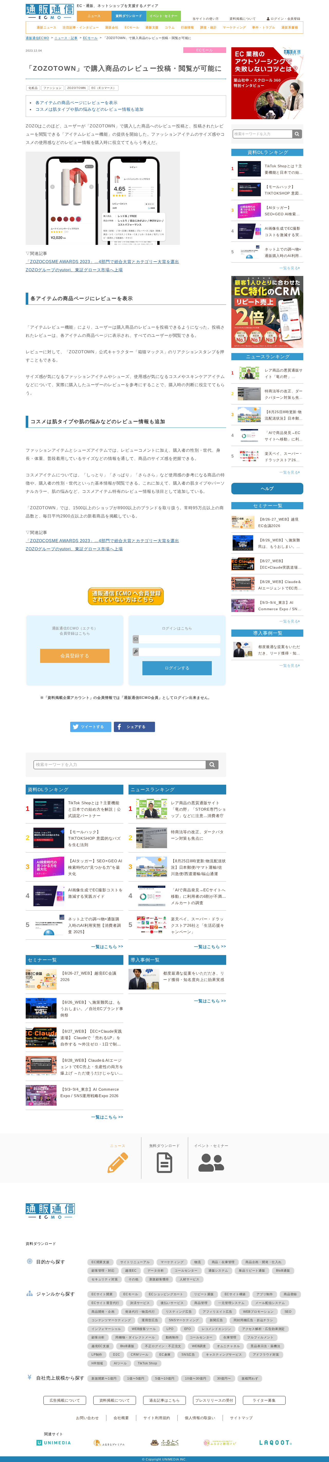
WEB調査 (199, 1346)
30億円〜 (224, 1378)
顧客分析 (98, 1337)
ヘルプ (267, 488)
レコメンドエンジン (216, 1329)
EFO (187, 1329)
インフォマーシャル (106, 1329)
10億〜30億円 (195, 1378)
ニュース (94, 16)
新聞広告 (216, 1320)
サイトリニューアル (135, 1262)
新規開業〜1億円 (104, 1378)
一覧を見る (288, 268)
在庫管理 (229, 1337)
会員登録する (74, 655)
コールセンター (186, 1270)
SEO (288, 1311)
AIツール (120, 1363)
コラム (170, 27)
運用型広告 (150, 1320)
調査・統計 (208, 27)
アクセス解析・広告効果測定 (263, 1329)
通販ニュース (47, 27)
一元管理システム (231, 1303)
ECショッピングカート (166, 1294)
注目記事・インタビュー (81, 27)
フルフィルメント (260, 1337)
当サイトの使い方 (206, 18)
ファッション (52, 87)
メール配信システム (270, 1303)
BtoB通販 (283, 1270)
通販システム (218, 1270)
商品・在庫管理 (223, 1262)
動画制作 (172, 1337)
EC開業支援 (100, 1262)
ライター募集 (264, 1400)
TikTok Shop (147, 1363)
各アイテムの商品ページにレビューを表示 (76, 102)
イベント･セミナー (164, 16)
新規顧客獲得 (159, 1279)
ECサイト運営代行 (105, 1303)
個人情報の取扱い (200, 1418)
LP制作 (97, 1354)
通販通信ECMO (37, 38)
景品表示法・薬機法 (265, 1346)
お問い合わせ (87, 1418)
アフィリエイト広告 (217, 1311)
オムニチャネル (228, 1346)
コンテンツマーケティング (111, 1320)
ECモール (132, 27)
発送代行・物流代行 (140, 1311)
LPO (170, 1329)
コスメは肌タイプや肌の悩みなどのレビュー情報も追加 (89, 109)
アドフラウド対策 (266, 1354)
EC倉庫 (165, 1354)
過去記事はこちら (164, 1400)
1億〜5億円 (135, 1378)
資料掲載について (243, 18)
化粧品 (33, 87)
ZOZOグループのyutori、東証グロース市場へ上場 (74, 270)
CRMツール (140, 1354)
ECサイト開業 (102, 1294)
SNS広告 (188, 1354)
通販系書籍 (289, 27)
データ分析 (156, 1270)
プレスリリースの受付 (214, 1400)
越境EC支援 (100, 1346)
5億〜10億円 (165, 1378)
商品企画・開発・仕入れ (263, 1262)
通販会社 (111, 27)
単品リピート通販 (252, 1270)
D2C (116, 1354)
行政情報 (187, 27)
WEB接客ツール (144, 1329)
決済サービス (140, 1303)
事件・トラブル (263, 27)
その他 (133, 1279)
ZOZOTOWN (76, 87)
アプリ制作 (265, 1294)
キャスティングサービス (224, 1354)
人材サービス (189, 1279)
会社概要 (121, 1418)
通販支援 (152, 27)
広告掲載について (65, 1400)
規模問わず (250, 1378)
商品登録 (290, 1294)
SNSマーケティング (184, 1320)
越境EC (130, 1270)
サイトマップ (241, 1418)
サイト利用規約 (156, 1418)
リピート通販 (204, 1294)
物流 (197, 1262)
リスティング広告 (179, 1311)
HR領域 (97, 1363)
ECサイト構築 (235, 1294)
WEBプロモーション (258, 1311)
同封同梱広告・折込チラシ (253, 1320)
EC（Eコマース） (104, 87)
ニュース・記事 (66, 38)
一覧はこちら (104, 947)
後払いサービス (172, 1303)
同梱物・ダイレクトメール (135, 1337)
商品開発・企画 (103, 1311)
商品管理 (200, 1303)
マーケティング (234, 27)
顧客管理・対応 (103, 1270)
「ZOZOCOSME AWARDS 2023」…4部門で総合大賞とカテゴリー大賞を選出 (102, 262)
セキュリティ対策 (105, 1279)
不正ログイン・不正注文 (163, 1346)
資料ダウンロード (129, 16)
